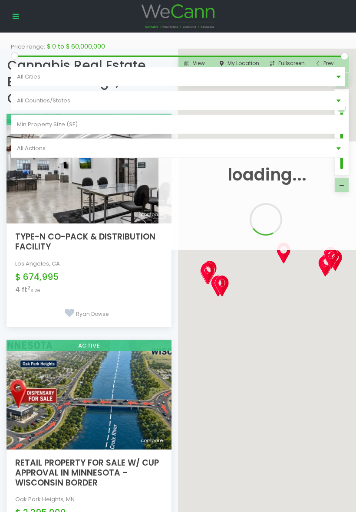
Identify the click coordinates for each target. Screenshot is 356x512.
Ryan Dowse (92, 314)
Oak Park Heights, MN (45, 499)
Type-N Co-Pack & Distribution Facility (85, 242)
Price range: (28, 46)
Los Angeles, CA (37, 263)
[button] (299, 268)
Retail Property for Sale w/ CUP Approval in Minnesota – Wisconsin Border (87, 473)
